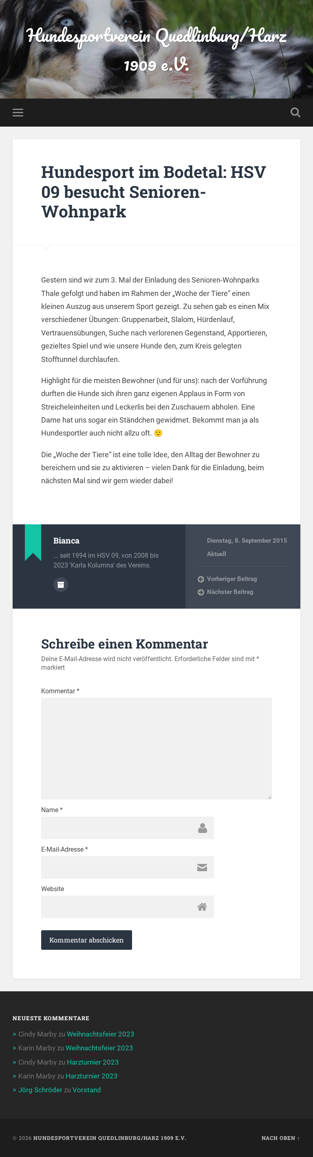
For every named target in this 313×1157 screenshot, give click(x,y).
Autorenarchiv (60, 584)
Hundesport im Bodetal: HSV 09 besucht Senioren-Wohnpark (153, 191)
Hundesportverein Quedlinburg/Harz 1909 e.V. (156, 49)
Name (52, 810)
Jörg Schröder (40, 1090)
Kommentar (60, 691)
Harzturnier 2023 (93, 1062)
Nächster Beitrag (230, 592)
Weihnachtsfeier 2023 (100, 1034)
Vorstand (87, 1090)
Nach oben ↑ (281, 1138)
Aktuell (216, 554)
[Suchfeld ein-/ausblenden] (295, 112)
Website (52, 889)
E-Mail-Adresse (64, 849)
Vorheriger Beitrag (232, 579)
